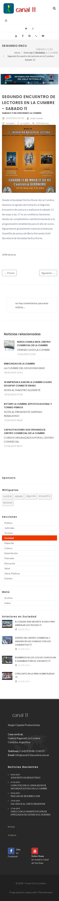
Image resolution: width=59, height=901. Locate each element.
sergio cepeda (36, 118)
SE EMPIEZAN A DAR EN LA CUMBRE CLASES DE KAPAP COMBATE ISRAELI (28, 383)
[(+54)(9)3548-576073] (36, 36)
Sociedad (40, 52)
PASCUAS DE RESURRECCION (25, 794)
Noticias (28, 52)
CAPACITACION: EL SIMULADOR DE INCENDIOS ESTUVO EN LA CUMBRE (29, 785)
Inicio (17, 52)
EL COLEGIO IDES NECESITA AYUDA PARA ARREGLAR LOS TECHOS (35, 623)
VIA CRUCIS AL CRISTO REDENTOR (28, 802)
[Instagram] (29, 36)
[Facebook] (23, 36)
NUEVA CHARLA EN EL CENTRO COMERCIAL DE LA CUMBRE (34, 343)
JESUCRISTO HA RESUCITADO (25, 776)
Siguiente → (48, 272)
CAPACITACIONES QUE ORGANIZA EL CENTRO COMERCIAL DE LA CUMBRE (25, 431)
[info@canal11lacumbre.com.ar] (43, 36)
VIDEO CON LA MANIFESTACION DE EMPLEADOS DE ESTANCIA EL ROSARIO (30, 811)
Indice (7, 603)
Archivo (8, 597)
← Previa (9, 272)
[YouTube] (16, 36)
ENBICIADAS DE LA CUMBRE (19, 363)
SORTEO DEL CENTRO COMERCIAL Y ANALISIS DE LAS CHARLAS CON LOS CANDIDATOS (33, 641)
